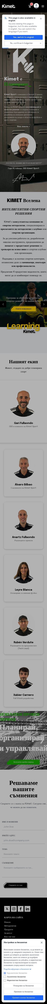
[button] (29, 6)
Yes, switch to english (23, 37)
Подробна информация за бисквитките (16, 969)
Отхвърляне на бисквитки (23, 986)
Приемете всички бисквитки (23, 998)
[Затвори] (41, 942)
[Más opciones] (40, 43)
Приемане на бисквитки (23, 992)
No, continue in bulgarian (21, 43)
